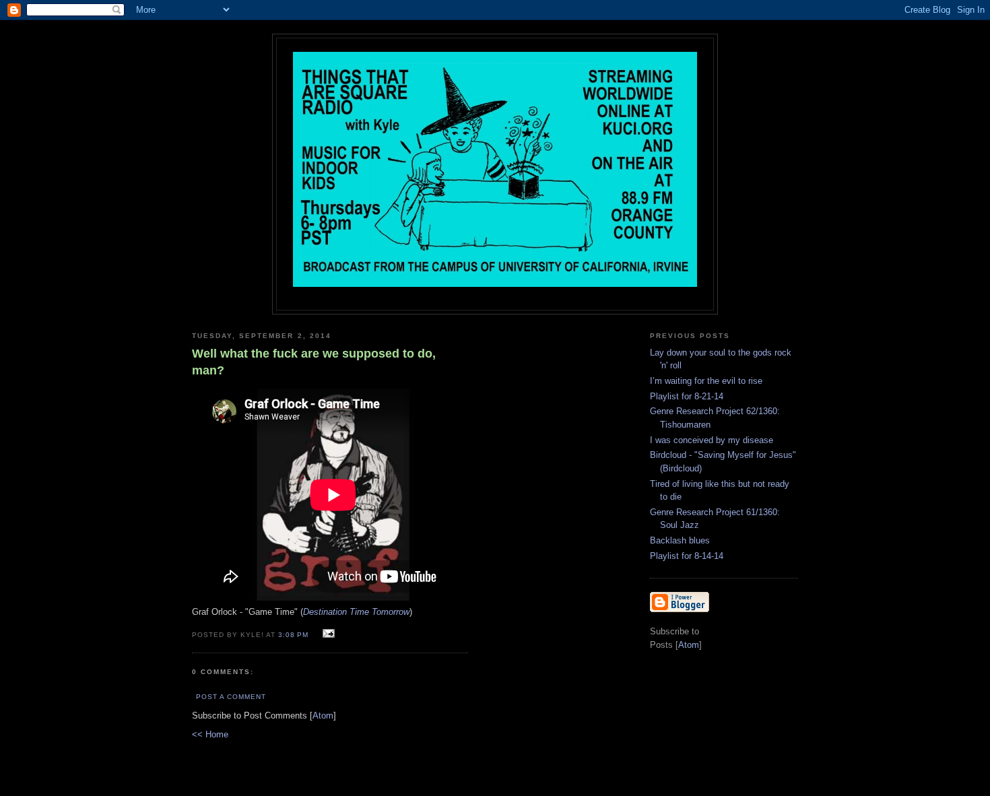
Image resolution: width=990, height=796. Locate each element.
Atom (322, 715)
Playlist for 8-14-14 (686, 556)
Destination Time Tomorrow (356, 612)
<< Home (210, 734)
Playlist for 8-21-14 (686, 396)
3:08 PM (294, 634)
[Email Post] (326, 634)
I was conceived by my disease (711, 440)
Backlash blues (680, 540)
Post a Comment (231, 696)
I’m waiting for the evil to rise (706, 381)
